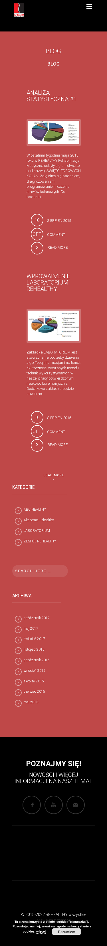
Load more (53, 475)
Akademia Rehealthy (39, 520)
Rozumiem (66, 931)
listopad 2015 (34, 649)
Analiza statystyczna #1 (51, 95)
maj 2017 (31, 629)
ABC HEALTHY (35, 509)
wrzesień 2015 (34, 671)
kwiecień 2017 (34, 639)
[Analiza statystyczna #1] (53, 132)
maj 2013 (31, 702)
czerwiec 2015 (34, 692)
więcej (41, 931)
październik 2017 (37, 618)
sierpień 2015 (34, 681)
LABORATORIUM (37, 531)
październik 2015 (37, 660)
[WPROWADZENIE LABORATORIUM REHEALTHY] (53, 326)
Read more (58, 247)
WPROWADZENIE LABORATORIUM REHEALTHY (48, 282)
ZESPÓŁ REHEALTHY (40, 541)
